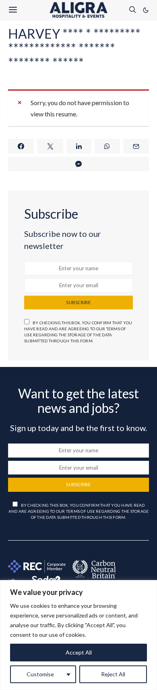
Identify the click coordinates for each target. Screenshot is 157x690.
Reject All (113, 674)
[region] (78, 635)
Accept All (79, 652)
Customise (40, 674)
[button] (146, 10)
